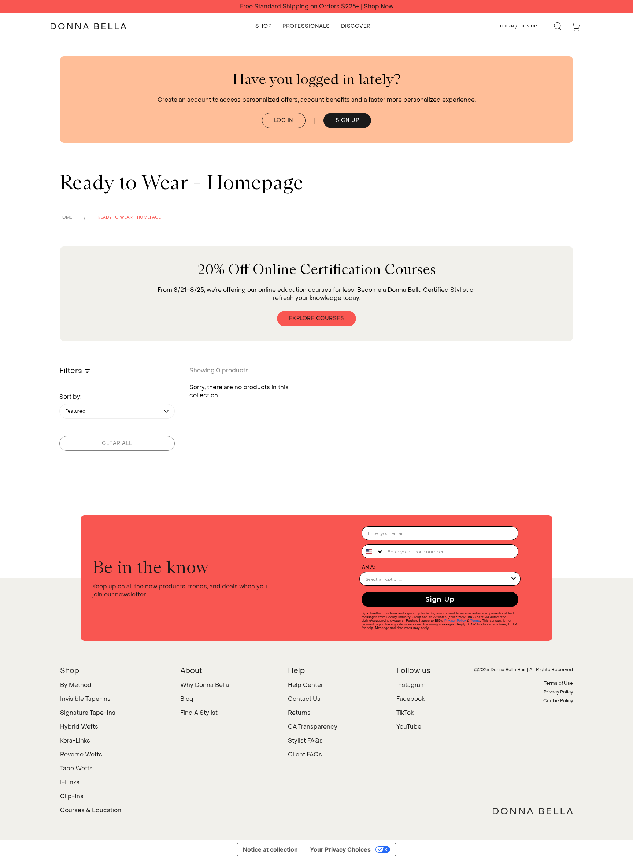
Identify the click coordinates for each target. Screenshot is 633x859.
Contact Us (304, 699)
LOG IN (283, 120)
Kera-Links (75, 740)
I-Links (69, 782)
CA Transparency (312, 726)
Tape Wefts (76, 768)
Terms (475, 620)
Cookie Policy (558, 701)
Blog (186, 699)
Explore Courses (316, 318)
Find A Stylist (199, 713)
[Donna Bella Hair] (533, 811)
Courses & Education (90, 810)
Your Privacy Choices (340, 849)
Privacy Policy (455, 620)
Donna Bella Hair (508, 670)
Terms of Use (558, 683)
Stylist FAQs (305, 740)
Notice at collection (270, 849)
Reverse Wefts (81, 754)
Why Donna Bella (204, 685)
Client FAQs (305, 754)
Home (65, 217)
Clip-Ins (72, 796)
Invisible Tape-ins (85, 699)
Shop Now (378, 6)
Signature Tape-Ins (87, 713)
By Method (76, 685)
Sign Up (440, 599)
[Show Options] (513, 578)
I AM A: (367, 567)
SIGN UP (347, 120)
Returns (299, 713)
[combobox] (373, 551)
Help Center (305, 685)
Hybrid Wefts (79, 726)
